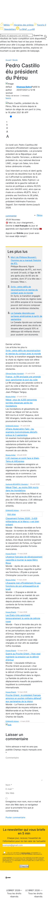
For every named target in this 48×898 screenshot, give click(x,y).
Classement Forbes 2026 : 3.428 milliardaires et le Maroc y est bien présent (22, 521)
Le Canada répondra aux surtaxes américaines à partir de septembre (26, 316)
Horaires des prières (24, 25)
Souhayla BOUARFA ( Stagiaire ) (17, 484)
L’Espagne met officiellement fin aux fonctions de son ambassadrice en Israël (23, 586)
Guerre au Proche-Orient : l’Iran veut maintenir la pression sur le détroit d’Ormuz (23, 656)
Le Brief (25, 29)
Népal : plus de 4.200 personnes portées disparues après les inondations (21, 402)
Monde (15, 60)
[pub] (8, 724)
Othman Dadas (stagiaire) (15, 373)
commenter (11, 216)
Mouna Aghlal (10, 396)
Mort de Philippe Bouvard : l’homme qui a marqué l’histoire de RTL (26, 260)
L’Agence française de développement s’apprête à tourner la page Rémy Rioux (24, 559)
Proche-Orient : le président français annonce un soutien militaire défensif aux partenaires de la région (23, 698)
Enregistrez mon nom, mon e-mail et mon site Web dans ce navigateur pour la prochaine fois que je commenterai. (23, 806)
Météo (7, 25)
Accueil (8, 60)
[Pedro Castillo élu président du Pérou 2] (24, 108)
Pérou (39, 215)
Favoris (41, 25)
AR (33, 29)
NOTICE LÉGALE (25, 853)
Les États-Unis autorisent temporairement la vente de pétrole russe (23, 618)
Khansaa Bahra (24, 86)
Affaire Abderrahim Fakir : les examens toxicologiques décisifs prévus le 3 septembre (21, 432)
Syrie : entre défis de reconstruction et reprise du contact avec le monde (24, 289)
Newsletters (10, 29)
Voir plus (11, 514)
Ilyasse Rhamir (11, 554)
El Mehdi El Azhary (12, 426)
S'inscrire (24, 866)
